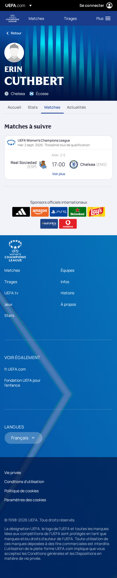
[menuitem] (41, 18)
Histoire (67, 292)
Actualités (76, 107)
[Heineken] (77, 212)
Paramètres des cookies (25, 499)
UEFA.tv (11, 292)
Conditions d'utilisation (24, 481)
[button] (102, 18)
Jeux (8, 304)
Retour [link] (16, 33)
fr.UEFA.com (15, 369)
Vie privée (12, 472)
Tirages (10, 281)
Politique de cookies (21, 490)
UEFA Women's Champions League (12, 18)
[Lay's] (96, 212)
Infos (65, 281)
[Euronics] (49, 224)
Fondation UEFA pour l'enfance (22, 383)
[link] (36, 18)
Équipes (67, 270)
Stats (33, 107)
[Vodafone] (68, 224)
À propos (68, 304)
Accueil (14, 107)
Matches (52, 107)
